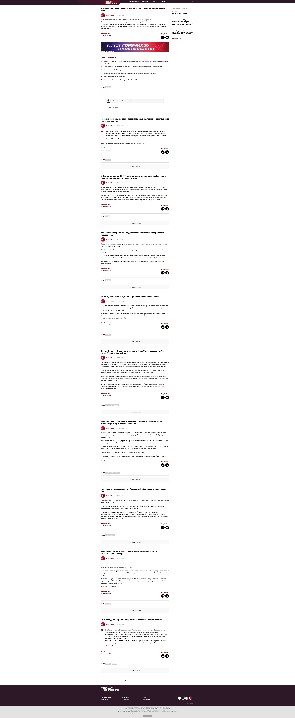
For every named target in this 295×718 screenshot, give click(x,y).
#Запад (153, 1)
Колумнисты (147, 699)
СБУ (107, 405)
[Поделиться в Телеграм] (167, 37)
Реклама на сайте (177, 38)
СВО (111, 405)
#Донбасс (162, 1)
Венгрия (108, 334)
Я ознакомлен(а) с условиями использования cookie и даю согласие (148, 713)
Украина (108, 160)
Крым (107, 473)
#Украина (145, 1)
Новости (145, 697)
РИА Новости (112, 587)
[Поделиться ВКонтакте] (163, 37)
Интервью (104, 699)
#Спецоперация (134, 1)
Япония (108, 216)
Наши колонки (106, 697)
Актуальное (126, 697)
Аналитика (125, 699)
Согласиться (147, 716)
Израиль (108, 87)
